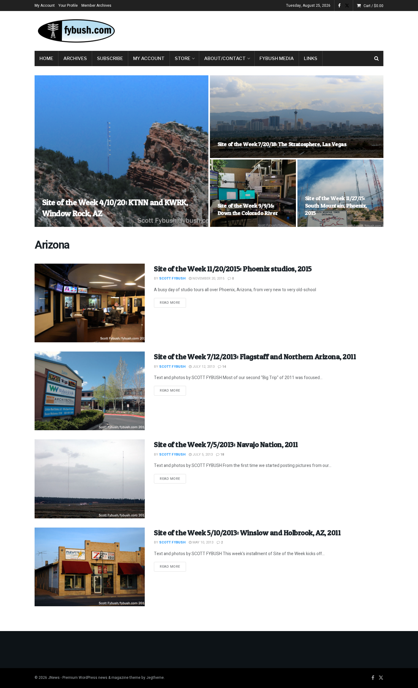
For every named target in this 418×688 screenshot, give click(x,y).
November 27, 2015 (324, 224)
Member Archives (96, 5)
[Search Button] (376, 58)
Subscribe (110, 58)
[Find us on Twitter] (347, 5)
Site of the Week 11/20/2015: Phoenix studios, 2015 (233, 268)
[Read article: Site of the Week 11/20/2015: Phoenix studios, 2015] (90, 303)
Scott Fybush (60, 224)
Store (182, 58)
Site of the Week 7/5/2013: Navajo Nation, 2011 (226, 444)
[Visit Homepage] (76, 31)
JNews (54, 677)
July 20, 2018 (231, 156)
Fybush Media (276, 58)
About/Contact (225, 58)
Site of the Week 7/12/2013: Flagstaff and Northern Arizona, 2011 (255, 356)
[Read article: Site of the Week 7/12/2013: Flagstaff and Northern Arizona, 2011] (90, 391)
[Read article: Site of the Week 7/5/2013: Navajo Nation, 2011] (90, 478)
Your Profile (68, 5)
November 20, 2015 (208, 278)
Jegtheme (155, 677)
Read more (173, 302)
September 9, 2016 (236, 224)
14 (223, 366)
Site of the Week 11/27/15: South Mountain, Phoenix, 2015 (336, 205)
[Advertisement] (272, 29)
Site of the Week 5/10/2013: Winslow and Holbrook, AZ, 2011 (247, 532)
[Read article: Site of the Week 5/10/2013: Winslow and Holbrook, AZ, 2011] (90, 567)
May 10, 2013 (202, 542)
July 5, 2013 (202, 454)
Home (46, 58)
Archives (75, 58)
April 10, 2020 (92, 224)
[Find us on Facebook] (339, 5)
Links (310, 58)
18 (221, 454)
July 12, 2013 (203, 366)
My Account (45, 5)
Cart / (373, 6)
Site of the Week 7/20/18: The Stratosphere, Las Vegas (282, 144)
